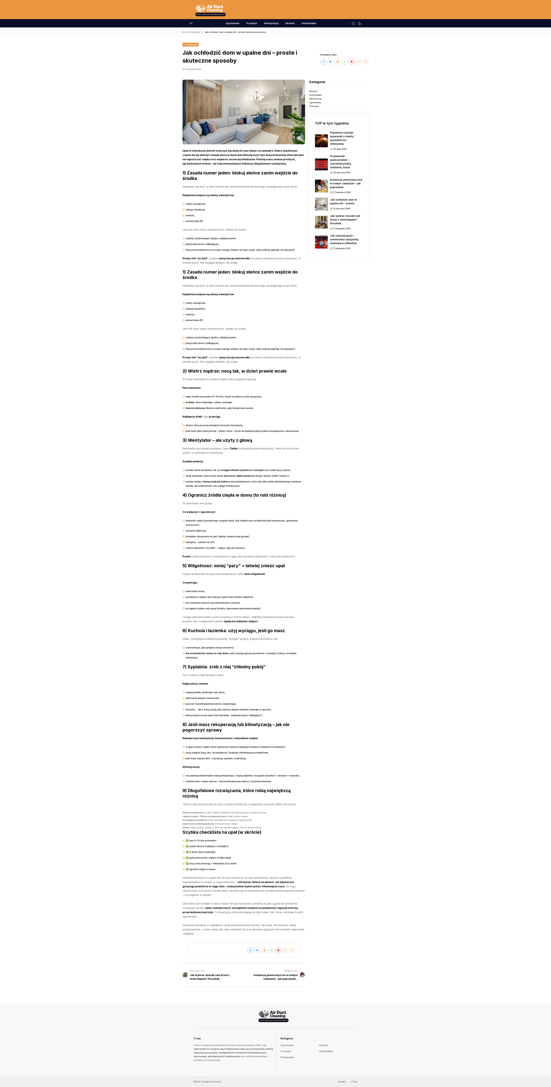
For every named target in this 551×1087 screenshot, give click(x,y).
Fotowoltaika (309, 23)
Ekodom (290, 23)
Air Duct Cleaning (192, 32)
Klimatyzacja (271, 23)
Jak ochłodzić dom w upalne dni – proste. (343, 201)
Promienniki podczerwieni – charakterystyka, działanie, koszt (341, 162)
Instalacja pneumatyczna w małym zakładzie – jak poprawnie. (346, 183)
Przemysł (252, 23)
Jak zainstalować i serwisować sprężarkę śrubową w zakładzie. (344, 239)
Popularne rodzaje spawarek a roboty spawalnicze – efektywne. (342, 138)
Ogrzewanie (232, 23)
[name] (210, 9)
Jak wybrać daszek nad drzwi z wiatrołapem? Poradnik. (345, 219)
